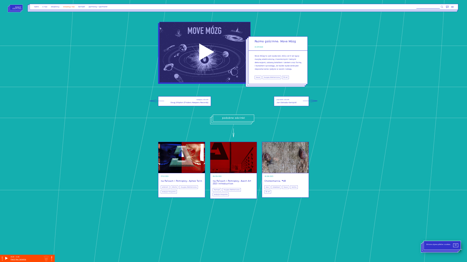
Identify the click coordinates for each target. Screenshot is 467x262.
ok (456, 245)
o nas (44, 7)
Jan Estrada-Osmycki (286, 101)
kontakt (81, 7)
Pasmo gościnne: (267, 41)
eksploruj (55, 7)
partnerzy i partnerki (98, 7)
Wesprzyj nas (69, 7)
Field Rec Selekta (18, 259)
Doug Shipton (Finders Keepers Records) (189, 101)
